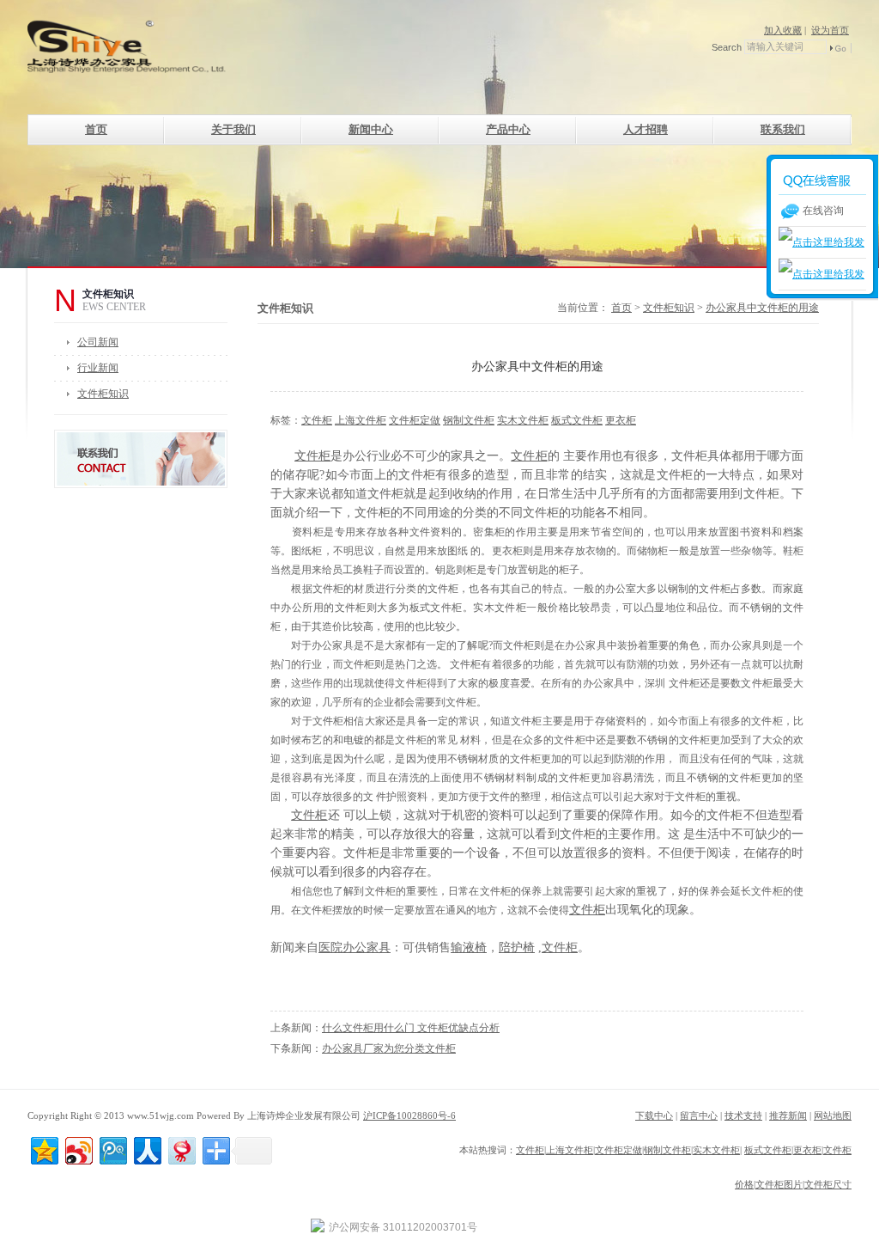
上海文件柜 (360, 420)
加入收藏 (783, 30)
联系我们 (783, 129)
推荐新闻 (788, 1115)
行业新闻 (97, 368)
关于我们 (233, 129)
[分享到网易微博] (181, 1148)
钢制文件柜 (468, 420)
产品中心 (508, 129)
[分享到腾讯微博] (112, 1148)
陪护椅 (517, 947)
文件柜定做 (414, 420)
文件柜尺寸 (828, 1184)
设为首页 (830, 30)
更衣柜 (620, 420)
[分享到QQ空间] (43, 1148)
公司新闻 (97, 342)
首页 (96, 129)
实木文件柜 (523, 420)
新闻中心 (371, 129)
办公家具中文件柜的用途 (762, 308)
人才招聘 (645, 129)
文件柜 (316, 420)
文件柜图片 (779, 1184)
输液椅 (469, 947)
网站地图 (833, 1115)
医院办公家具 (354, 947)
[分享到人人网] (146, 1148)
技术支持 (743, 1115)
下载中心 (654, 1115)
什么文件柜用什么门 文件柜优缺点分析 (411, 1028)
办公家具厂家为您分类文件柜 (389, 1048)
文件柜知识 (103, 394)
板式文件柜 (577, 420)
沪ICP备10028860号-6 (409, 1115)
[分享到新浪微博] (78, 1148)
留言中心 (699, 1115)
